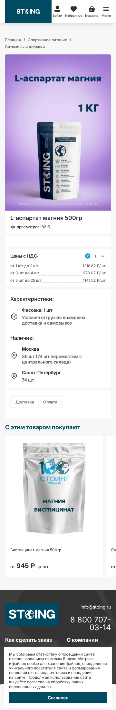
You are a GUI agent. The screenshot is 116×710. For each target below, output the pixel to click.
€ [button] (103, 256)
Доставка (24, 402)
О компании (82, 640)
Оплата (50, 402)
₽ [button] (88, 256)
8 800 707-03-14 (90, 623)
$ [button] (95, 256)
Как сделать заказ (28, 640)
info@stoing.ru (96, 607)
